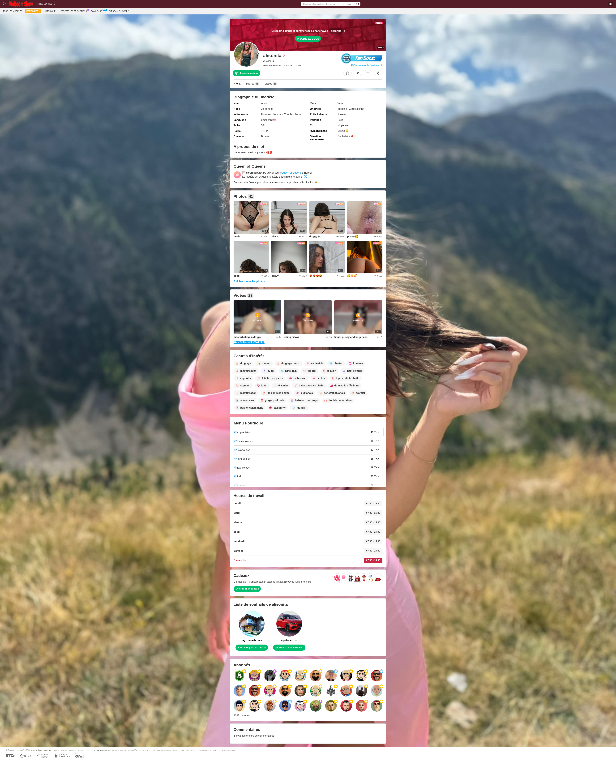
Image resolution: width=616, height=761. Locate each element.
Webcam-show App (119, 11)
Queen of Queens (291, 172)
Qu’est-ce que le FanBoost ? (366, 65)
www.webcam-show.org (41, 750)
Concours (96, 11)
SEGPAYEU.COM (100, 750)
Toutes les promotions (74, 11)
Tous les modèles (12, 11)
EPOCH (88, 750)
